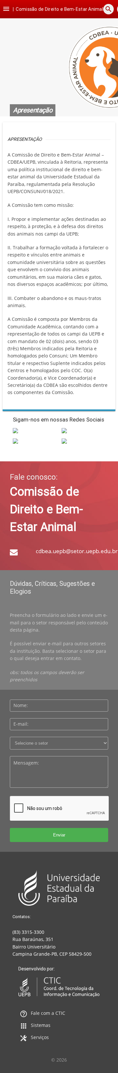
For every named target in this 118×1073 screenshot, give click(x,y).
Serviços (40, 1037)
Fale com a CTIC (48, 1013)
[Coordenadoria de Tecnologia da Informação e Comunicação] (59, 987)
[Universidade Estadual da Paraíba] (59, 887)
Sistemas (40, 1025)
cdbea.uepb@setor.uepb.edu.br (77, 551)
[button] (6, 9)
